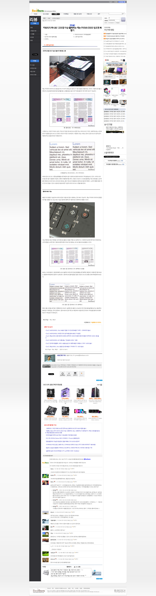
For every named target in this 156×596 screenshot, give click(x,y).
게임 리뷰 (32, 71)
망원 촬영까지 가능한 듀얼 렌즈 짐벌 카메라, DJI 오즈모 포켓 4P (63, 441)
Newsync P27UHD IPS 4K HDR (123, 95)
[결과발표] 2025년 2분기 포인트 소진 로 (114, 121)
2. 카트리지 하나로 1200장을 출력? (82, 34)
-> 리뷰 (32, 34)
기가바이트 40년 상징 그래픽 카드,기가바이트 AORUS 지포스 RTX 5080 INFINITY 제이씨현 (70, 444)
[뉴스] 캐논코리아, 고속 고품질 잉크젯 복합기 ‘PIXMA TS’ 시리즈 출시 (65, 346)
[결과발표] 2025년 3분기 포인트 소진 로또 (115, 118)
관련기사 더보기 (64, 349)
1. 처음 (45, 34)
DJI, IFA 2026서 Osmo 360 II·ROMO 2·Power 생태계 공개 (62, 438)
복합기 (54, 320)
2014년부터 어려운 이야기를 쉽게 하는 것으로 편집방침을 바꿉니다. (66, 466)
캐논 (51, 320)
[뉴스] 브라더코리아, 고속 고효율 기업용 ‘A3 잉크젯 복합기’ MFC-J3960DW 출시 (68, 330)
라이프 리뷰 (33, 74)
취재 (31, 40)
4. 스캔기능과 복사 (78, 37)
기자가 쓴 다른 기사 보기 (63, 360)
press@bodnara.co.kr (82, 355)
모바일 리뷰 (33, 68)
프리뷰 (32, 37)
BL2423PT (123, 106)
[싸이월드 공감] (62, 374)
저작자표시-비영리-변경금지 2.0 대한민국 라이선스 (74, 365)
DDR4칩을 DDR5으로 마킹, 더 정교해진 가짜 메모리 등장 (61, 435)
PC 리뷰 (32, 65)
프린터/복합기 (56, 18)
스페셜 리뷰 (33, 31)
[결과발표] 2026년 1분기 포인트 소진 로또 (115, 114)
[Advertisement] (88, 8)
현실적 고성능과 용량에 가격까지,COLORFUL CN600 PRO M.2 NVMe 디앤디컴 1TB (69, 448)
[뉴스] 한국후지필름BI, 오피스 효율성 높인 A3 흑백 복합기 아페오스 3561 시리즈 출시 (69, 343)
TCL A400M (107, 85)
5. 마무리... (46, 39)
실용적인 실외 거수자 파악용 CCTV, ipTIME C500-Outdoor (62, 451)
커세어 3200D (115, 84)
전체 (31, 27)
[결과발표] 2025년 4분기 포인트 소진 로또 (115, 116)
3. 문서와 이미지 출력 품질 (50, 37)
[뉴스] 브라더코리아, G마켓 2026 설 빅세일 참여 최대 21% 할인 (63, 333)
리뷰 (49, 18)
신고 (69, 469)
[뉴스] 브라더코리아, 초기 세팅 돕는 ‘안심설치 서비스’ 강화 (61, 340)
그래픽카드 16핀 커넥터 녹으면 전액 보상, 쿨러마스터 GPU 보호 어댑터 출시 (66, 428)
